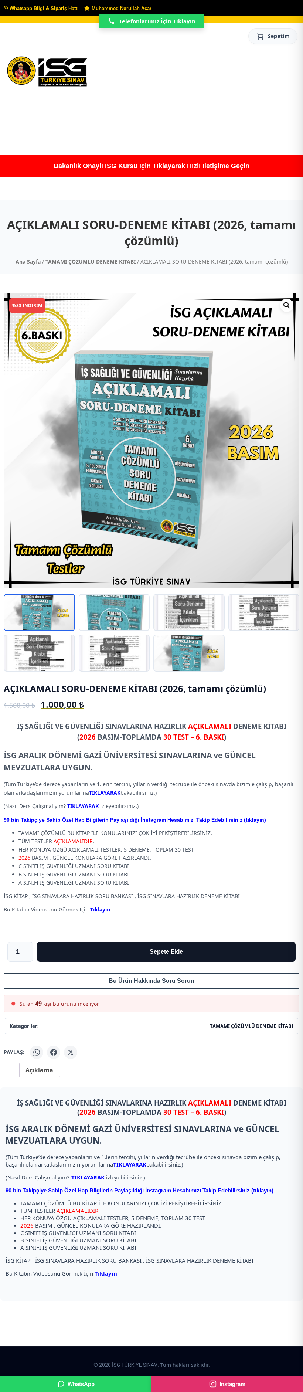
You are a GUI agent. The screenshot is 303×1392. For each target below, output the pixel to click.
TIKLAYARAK (104, 792)
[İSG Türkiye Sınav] (47, 72)
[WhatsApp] (36, 1052)
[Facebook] (53, 1052)
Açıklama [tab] (39, 1070)
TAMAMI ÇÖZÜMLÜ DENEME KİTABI (90, 261)
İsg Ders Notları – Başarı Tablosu (193, 117)
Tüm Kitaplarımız (112, 117)
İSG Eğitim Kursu (156, 117)
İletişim (261, 117)
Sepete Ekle (166, 951)
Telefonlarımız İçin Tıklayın (157, 21)
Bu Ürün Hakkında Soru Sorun (151, 981)
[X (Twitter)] (70, 1052)
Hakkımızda (60, 117)
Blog (227, 117)
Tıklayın (100, 909)
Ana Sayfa (19, 117)
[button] (286, 305)
